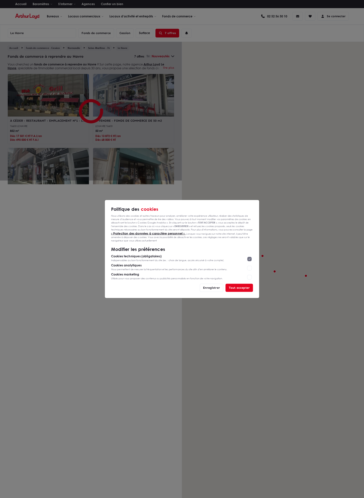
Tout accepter (239, 287)
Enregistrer (211, 287)
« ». (148, 233)
